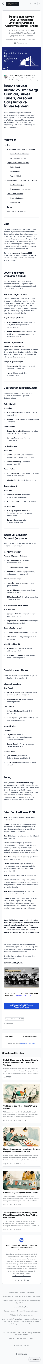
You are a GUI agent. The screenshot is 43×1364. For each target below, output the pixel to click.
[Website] (25, 1280)
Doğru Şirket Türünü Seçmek (18, 162)
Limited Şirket (15, 171)
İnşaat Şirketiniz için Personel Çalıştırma (22, 180)
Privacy (25, 1338)
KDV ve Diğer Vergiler (18, 158)
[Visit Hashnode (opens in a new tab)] (21, 1354)
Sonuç (9, 207)
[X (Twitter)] (32, 76)
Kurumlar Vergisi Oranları (19, 154)
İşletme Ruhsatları (17, 198)
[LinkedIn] (35, 76)
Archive (19, 1338)
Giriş (8, 145)
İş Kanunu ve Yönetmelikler (20, 189)
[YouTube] (21, 1280)
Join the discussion (31, 1036)
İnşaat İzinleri (15, 202)
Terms (32, 1338)
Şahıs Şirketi (15, 167)
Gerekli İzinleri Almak (15, 193)
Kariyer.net (24, 583)
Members (12, 1338)
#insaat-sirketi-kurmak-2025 (14, 1019)
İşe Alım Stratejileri (17, 185)
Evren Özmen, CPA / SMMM (20, 76)
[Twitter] (15, 1280)
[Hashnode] (28, 1280)
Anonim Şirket (15, 176)
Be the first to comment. (27, 1043)
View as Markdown (23, 43)
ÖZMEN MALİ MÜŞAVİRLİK (14, 963)
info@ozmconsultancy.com (21, 1276)
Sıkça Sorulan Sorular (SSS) (17, 211)
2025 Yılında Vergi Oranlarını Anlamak (21, 149)
